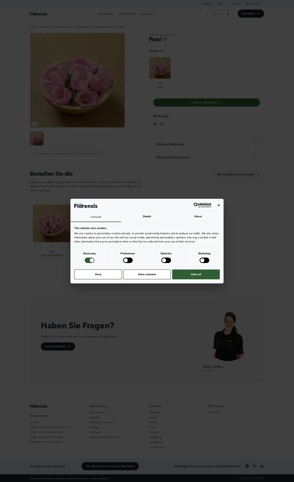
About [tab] (198, 216)
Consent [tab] (96, 216)
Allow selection (147, 274)
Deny (98, 274)
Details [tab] (147, 216)
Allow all (196, 274)
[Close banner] (218, 205)
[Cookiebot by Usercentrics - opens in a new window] (196, 205)
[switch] (128, 260)
